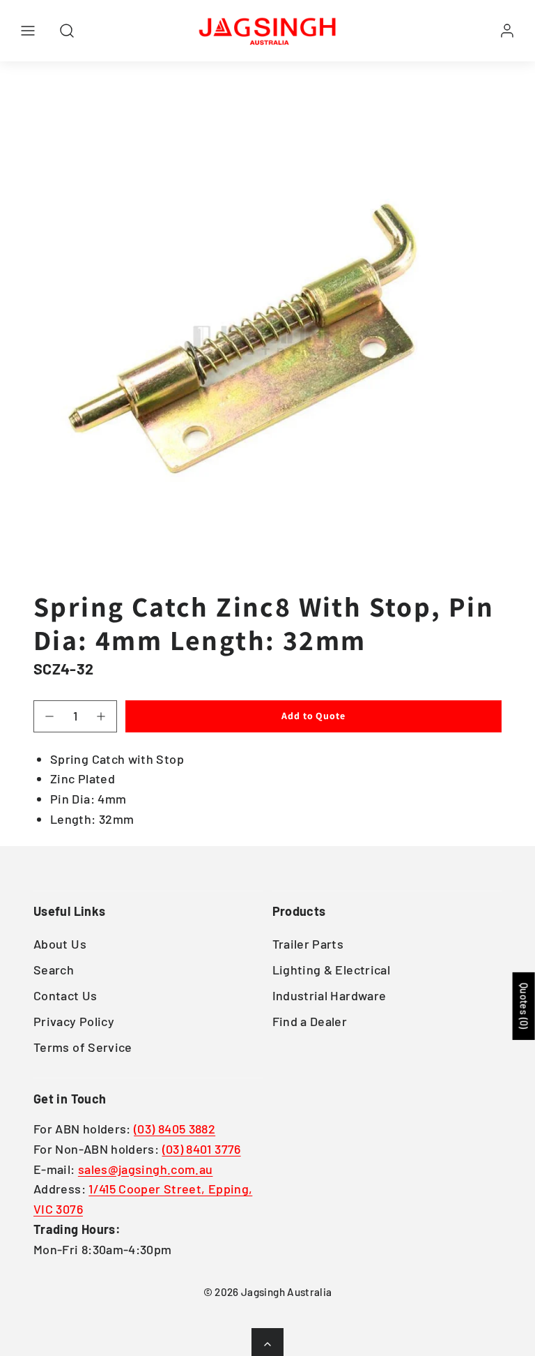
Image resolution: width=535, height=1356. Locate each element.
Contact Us (65, 995)
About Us (59, 943)
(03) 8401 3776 (201, 1149)
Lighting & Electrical (331, 969)
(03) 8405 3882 (174, 1128)
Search (53, 969)
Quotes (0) (524, 1006)
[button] (28, 30)
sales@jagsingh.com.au (145, 1169)
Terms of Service (82, 1047)
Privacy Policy (73, 1021)
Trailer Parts (308, 943)
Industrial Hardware (329, 995)
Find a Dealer (310, 1021)
